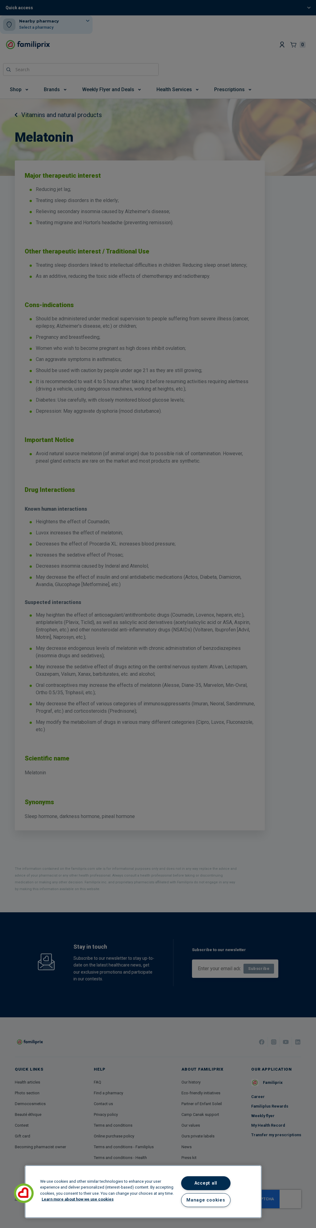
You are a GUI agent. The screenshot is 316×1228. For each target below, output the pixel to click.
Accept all (205, 1183)
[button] (24, 1193)
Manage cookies (205, 1200)
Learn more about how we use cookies (78, 1199)
